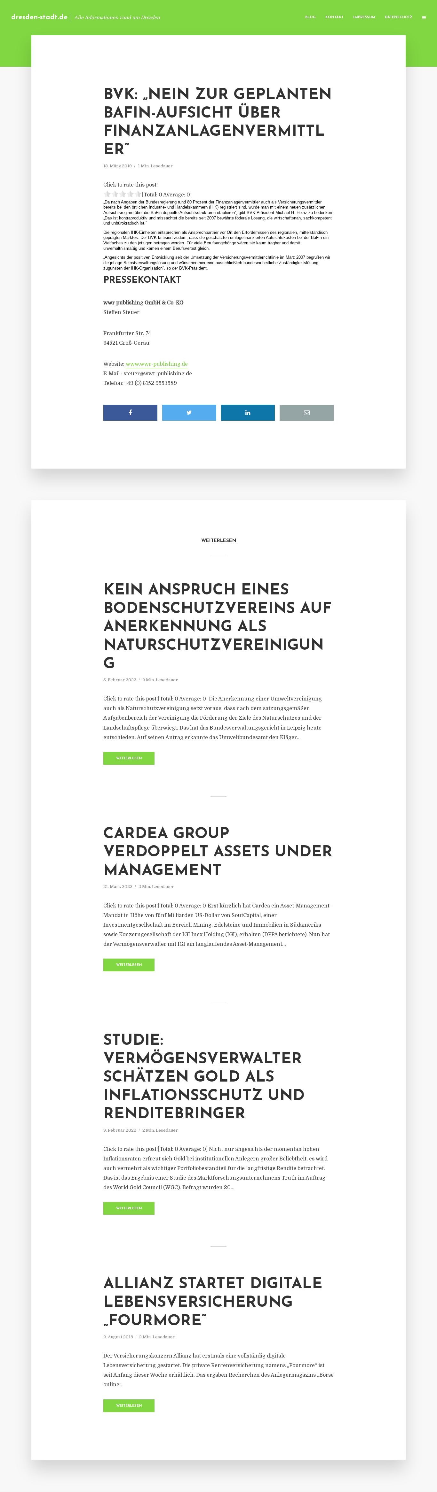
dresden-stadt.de (39, 17)
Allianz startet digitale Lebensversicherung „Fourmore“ (212, 1303)
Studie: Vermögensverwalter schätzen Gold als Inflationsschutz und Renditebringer (204, 1077)
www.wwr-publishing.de (157, 364)
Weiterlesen (129, 758)
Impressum (364, 17)
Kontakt (334, 17)
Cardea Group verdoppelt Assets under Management (217, 853)
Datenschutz (398, 17)
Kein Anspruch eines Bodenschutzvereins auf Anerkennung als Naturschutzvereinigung (217, 627)
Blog (310, 17)
